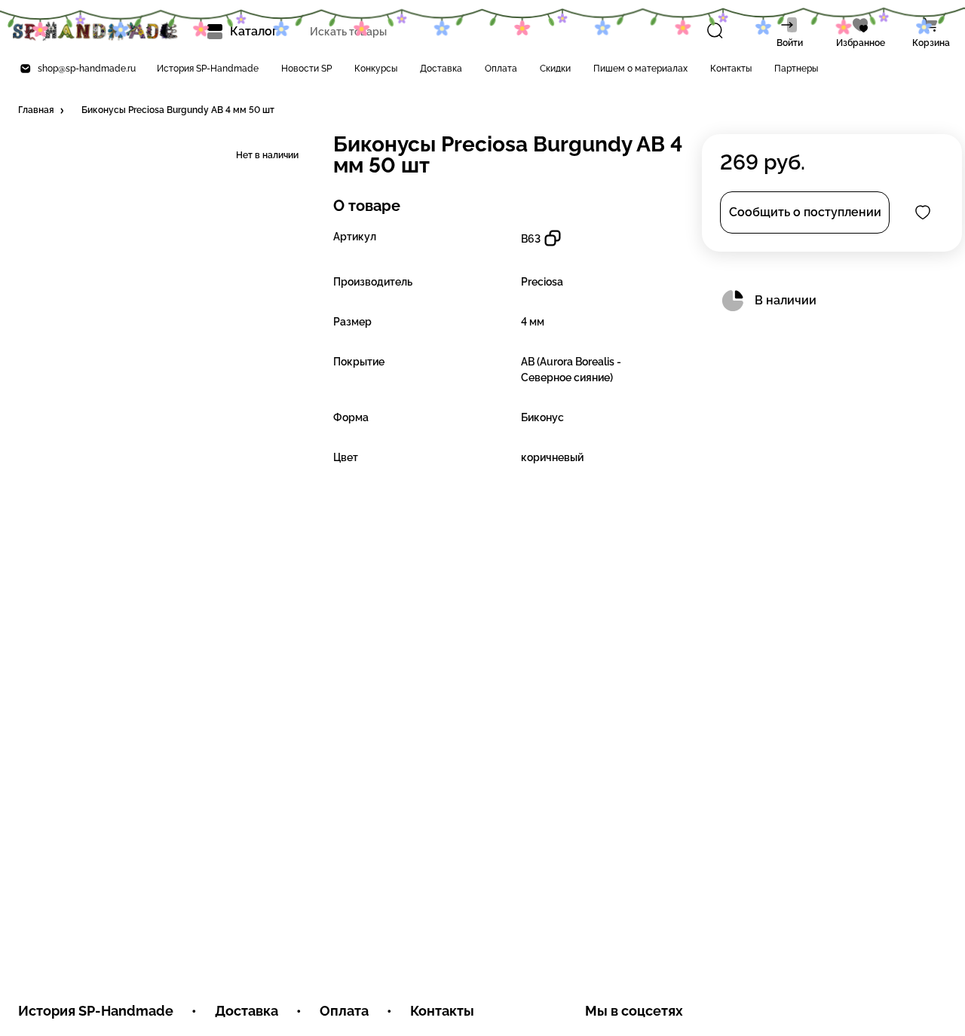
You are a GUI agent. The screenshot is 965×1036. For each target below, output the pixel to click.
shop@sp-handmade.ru (87, 68)
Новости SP (306, 68)
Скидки (555, 68)
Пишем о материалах (640, 68)
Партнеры (796, 68)
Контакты (731, 68)
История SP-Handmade (208, 68)
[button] (42, 110)
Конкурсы (375, 68)
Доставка (441, 68)
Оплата (501, 68)
